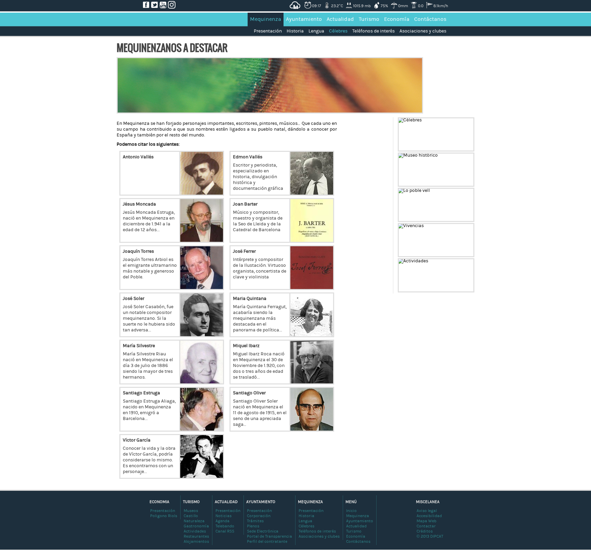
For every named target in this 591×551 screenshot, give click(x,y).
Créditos (425, 531)
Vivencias (460, 251)
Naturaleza (194, 521)
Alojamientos (196, 541)
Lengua (316, 31)
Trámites (255, 521)
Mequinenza (265, 19)
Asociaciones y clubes (422, 31)
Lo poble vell (458, 216)
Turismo (369, 19)
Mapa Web (426, 521)
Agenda (222, 521)
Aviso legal (427, 510)
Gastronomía (196, 526)
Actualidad (340, 19)
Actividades (458, 287)
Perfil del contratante (267, 541)
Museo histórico (453, 181)
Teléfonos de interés (373, 31)
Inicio (351, 510)
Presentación (268, 31)
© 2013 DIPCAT (430, 536)
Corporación (259, 515)
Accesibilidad (429, 515)
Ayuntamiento (304, 19)
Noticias (223, 515)
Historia (295, 31)
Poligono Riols (163, 515)
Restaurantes (196, 536)
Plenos (253, 526)
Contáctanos (430, 19)
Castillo (191, 515)
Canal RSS (224, 531)
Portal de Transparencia (269, 536)
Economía (396, 19)
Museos (191, 510)
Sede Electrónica (262, 531)
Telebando (224, 526)
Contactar (426, 526)
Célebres (338, 31)
